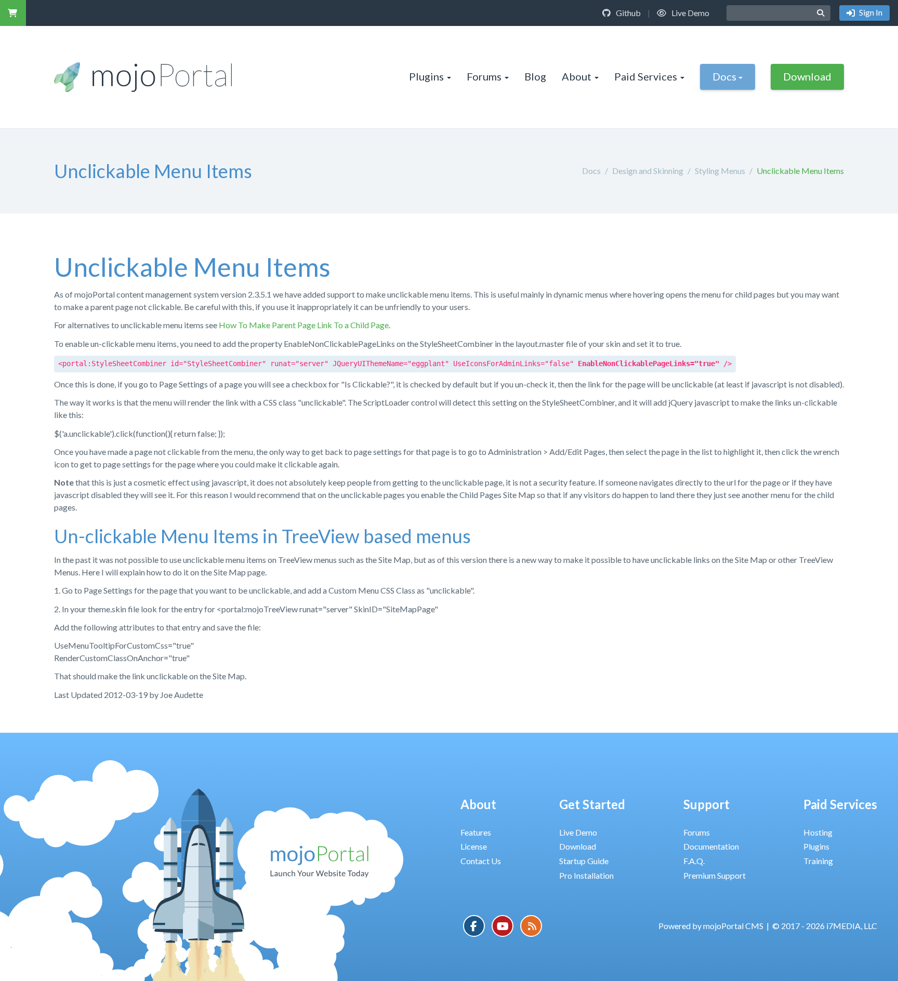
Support (706, 804)
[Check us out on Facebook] (474, 926)
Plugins (426, 76)
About (576, 76)
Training (818, 861)
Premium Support (714, 875)
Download (807, 76)
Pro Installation (586, 875)
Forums (484, 76)
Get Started (592, 804)
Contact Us (480, 861)
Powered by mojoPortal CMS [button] (710, 926)
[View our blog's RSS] (531, 926)
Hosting (818, 832)
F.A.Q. (694, 861)
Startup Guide (584, 861)
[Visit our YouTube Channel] (502, 926)
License (473, 846)
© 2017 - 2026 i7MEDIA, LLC (824, 926)
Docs (724, 76)
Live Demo (689, 13)
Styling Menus (720, 171)
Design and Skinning (647, 171)
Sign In (869, 12)
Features (475, 832)
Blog (535, 76)
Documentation (711, 846)
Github (627, 13)
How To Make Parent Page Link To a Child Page (304, 325)
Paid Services (645, 76)
